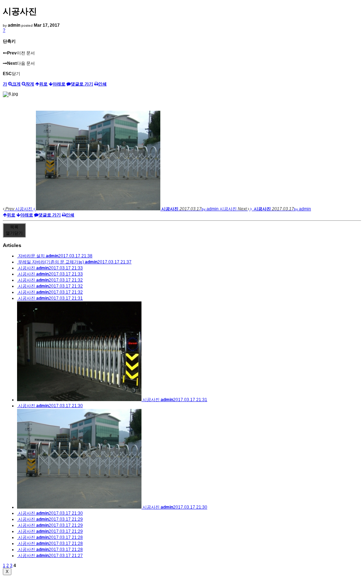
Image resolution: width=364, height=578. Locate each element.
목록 (14, 230)
